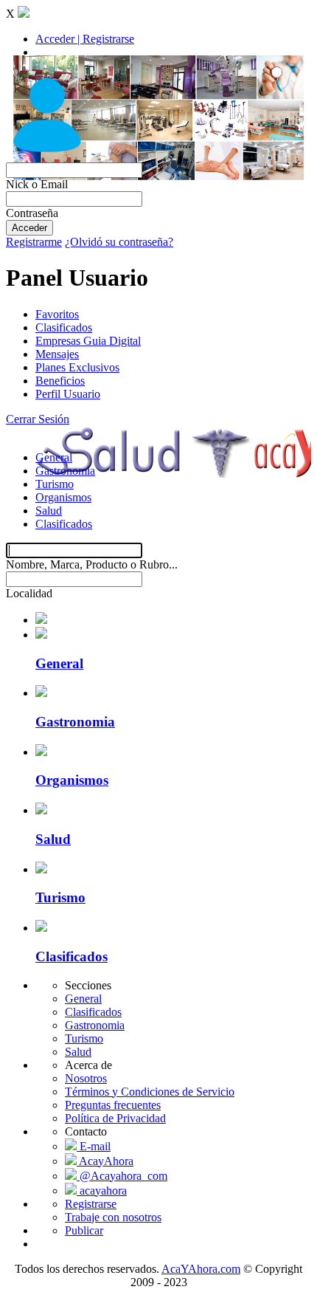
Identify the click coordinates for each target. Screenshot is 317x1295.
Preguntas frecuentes (113, 1105)
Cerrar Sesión (37, 419)
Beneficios (60, 380)
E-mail (94, 1146)
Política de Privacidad (115, 1118)
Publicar (84, 1230)
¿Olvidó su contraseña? (119, 242)
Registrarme (34, 242)
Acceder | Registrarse (84, 38)
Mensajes (57, 354)
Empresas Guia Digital (88, 340)
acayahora (102, 1190)
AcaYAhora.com (200, 1269)
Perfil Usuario (67, 394)
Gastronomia (65, 470)
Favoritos (57, 314)
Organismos (63, 497)
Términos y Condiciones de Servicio (149, 1091)
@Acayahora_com (122, 1175)
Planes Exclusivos (77, 367)
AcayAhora (105, 1161)
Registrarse (90, 1204)
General (53, 457)
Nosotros (86, 1078)
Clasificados (63, 327)
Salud (48, 510)
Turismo (54, 484)
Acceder (29, 227)
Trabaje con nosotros (113, 1217)
